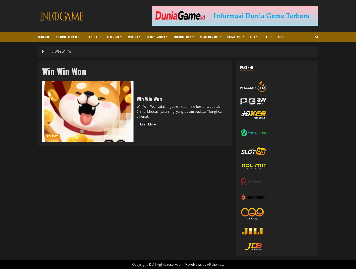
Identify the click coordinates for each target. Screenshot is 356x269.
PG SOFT (92, 37)
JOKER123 (113, 37)
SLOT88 (133, 37)
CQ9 (252, 37)
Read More (149, 125)
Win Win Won (88, 111)
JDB (280, 37)
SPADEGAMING (209, 37)
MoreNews (193, 264)
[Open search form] (316, 37)
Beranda (44, 37)
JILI (266, 37)
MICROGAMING (156, 37)
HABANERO (234, 37)
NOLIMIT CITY (182, 37)
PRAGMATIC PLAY (66, 37)
